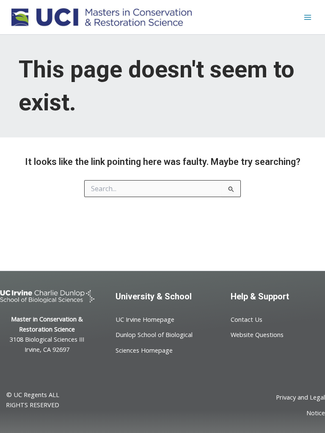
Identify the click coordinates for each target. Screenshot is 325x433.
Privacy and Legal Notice (300, 405)
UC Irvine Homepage (145, 319)
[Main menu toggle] (308, 17)
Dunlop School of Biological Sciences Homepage (154, 342)
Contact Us (246, 319)
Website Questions (257, 334)
